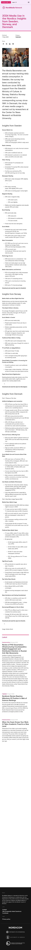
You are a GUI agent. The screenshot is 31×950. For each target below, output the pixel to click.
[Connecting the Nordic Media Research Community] (15, 7)
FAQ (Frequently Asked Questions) (11, 911)
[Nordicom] (15, 928)
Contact (4, 909)
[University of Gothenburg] (15, 932)
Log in (14, 2)
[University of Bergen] (15, 938)
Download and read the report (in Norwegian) (14, 386)
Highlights (18, 37)
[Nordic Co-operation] (15, 943)
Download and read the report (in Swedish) (14, 288)
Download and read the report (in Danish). (13, 620)
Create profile (6, 2)
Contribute (5, 913)
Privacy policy (6, 919)
